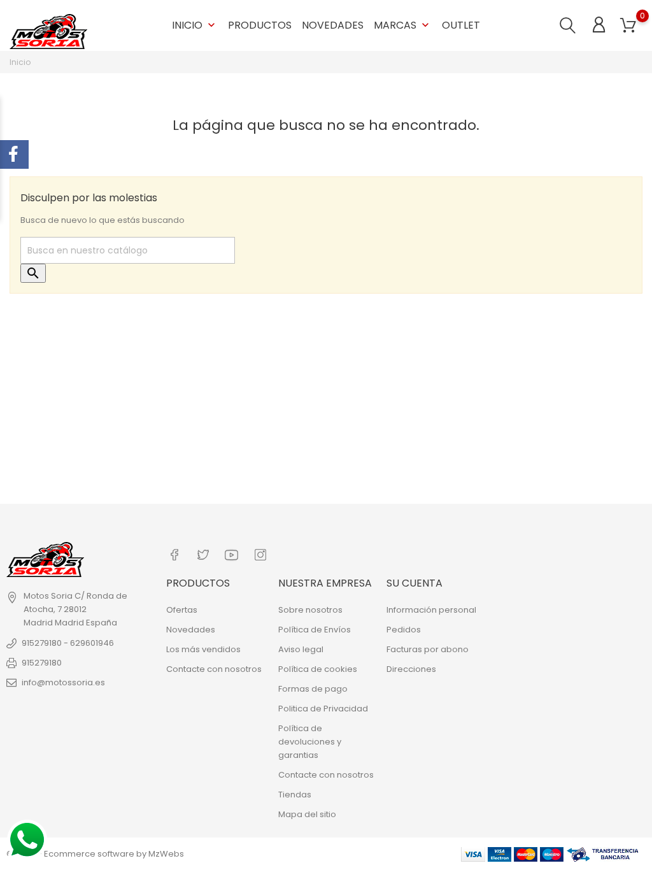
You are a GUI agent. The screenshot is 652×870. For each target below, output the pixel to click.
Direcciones (411, 669)
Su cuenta (414, 583)
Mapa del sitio (307, 814)
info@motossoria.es (63, 682)
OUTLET (461, 25)
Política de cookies (317, 669)
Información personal (431, 610)
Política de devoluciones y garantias (309, 741)
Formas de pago (313, 689)
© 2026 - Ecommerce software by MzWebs (95, 854)
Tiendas (294, 794)
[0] (628, 26)
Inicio (195, 25)
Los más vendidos (203, 649)
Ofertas (181, 610)
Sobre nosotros (310, 610)
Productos (260, 25)
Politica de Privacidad (323, 708)
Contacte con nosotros (214, 669)
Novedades (333, 25)
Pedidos (403, 630)
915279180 (42, 663)
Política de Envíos (314, 630)
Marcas (403, 25)
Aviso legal (300, 649)
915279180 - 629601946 (68, 643)
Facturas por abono (427, 649)
